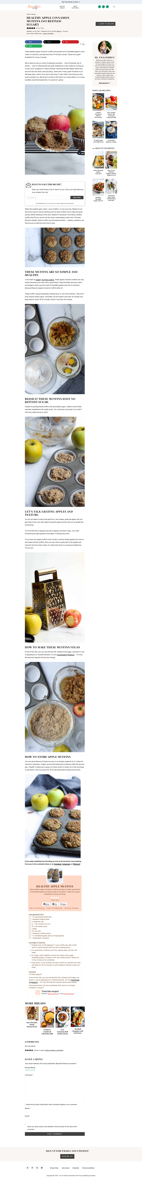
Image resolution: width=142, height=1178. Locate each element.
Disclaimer (76, 1168)
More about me (103, 83)
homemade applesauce (65, 655)
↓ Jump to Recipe (105, 24)
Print (47, 904)
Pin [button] (55, 904)
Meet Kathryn (75, 7)
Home (28, 14)
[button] (27, 28)
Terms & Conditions (88, 1168)
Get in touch (65, 1168)
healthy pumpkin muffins (45, 280)
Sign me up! (67, 1156)
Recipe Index (62, 7)
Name (27, 1108)
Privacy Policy (54, 1168)
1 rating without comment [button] (53, 1050)
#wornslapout (69, 994)
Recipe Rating (30, 1067)
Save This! (77, 197)
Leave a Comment (48, 33)
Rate (64, 904)
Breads (33, 14)
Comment (29, 1075)
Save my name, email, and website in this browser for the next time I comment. (52, 1128)
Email (27, 1116)
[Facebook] (27, 1167)
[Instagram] (37, 1167)
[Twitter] (41, 1167)
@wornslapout (53, 994)
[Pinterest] (32, 1167)
